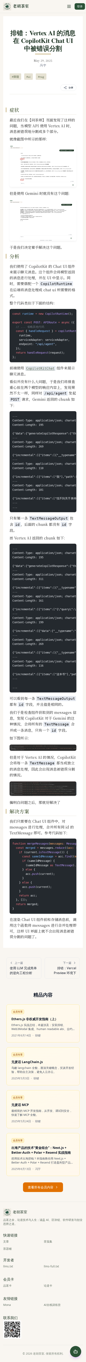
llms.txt (8, 1266)
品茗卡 (7, 1285)
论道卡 (48, 1285)
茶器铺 (7, 1249)
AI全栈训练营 (52, 1305)
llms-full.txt (51, 1266)
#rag (41, 77)
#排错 (15, 77)
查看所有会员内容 (40, 1187)
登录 (80, 6)
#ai (28, 77)
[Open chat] (75, 1351)
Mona (7, 1305)
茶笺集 (48, 1241)
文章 (6, 1241)
